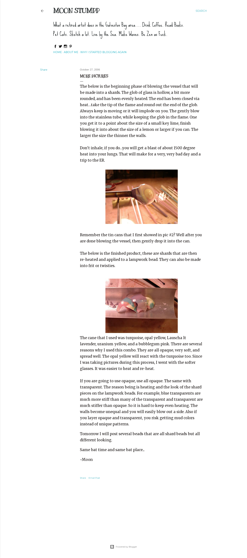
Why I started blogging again (103, 52)
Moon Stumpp (76, 10)
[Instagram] (65, 47)
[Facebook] (55, 47)
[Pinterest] (70, 47)
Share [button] (43, 69)
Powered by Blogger (126, 546)
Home (57, 52)
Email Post (94, 477)
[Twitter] (60, 47)
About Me (71, 52)
